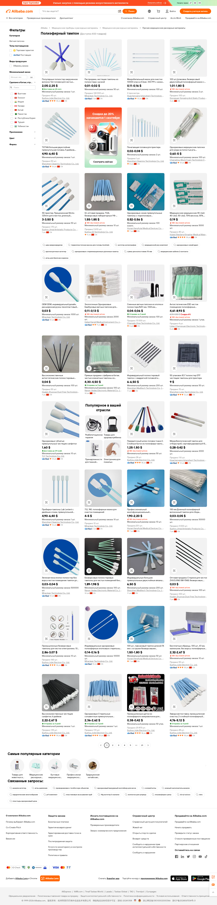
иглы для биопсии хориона (57, 258)
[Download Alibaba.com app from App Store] (179, 878)
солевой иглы (150, 788)
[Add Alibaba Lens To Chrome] (50, 878)
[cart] (159, 11)
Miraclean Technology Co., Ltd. (99, 96)
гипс (201, 795)
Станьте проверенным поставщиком (192, 838)
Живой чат (137, 827)
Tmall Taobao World (94, 891)
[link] (213, 877)
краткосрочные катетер (56, 251)
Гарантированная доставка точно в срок (64, 834)
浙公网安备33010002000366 (156, 900)
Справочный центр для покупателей (150, 822)
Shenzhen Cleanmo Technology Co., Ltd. (60, 164)
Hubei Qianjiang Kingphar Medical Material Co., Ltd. (188, 234)
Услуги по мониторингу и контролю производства (65, 848)
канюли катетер (19, 788)
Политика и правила (57, 855)
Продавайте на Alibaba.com (188, 822)
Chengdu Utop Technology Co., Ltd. (143, 323)
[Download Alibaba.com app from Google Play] (201, 878)
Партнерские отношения (187, 844)
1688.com (78, 891)
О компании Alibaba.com (18, 815)
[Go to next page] (148, 745)
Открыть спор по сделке (144, 833)
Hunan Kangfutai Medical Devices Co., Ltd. (145, 228)
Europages (151, 891)
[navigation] (22, 387)
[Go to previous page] (100, 745)
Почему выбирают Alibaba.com (20, 822)
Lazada (108, 891)
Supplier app (113, 878)
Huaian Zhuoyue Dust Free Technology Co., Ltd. (60, 392)
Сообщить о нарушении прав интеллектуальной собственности (149, 845)
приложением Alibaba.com (154, 878)
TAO (131, 891)
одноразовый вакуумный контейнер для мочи (116, 788)
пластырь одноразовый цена (25, 801)
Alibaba (44, 28)
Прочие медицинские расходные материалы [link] (163, 28)
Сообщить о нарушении (144, 852)
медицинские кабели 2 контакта (174, 251)
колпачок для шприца (137, 795)
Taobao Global (120, 891)
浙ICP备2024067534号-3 (183, 900)
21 (142, 745)
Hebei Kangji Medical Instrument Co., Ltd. (103, 322)
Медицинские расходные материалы (120, 28)
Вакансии (10, 838)
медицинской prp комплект (156, 245)
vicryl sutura (185, 795)
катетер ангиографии (127, 245)
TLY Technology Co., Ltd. (53, 456)
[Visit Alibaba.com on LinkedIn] (182, 856)
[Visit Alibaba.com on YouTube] (200, 856)
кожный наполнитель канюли (177, 788)
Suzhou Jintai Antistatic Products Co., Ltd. (60, 229)
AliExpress (66, 891)
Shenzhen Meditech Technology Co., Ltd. (145, 388)
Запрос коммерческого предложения (108, 830)
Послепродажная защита (60, 841)
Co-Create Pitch (13, 827)
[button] (119, 11)
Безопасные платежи (58, 822)
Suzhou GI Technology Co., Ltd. (99, 232)
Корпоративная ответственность (22, 833)
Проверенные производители (104, 825)
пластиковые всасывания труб (79, 795)
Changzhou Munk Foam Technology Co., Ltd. (188, 160)
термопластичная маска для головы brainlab (90, 245)
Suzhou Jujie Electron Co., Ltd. (56, 98)
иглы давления (41, 788)
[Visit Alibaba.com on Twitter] (188, 856)
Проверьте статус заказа (187, 833)
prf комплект (51, 795)
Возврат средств (141, 838)
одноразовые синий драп (187, 245)
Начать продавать (183, 827)
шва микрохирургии (54, 245)
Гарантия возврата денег (60, 827)
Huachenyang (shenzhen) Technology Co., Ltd (145, 96)
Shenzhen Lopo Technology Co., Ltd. (186, 392)
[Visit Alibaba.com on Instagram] (194, 856)
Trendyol (140, 891)
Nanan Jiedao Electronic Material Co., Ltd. (103, 390)
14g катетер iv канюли (110, 795)
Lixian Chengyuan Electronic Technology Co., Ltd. (188, 326)
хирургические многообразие (25, 795)
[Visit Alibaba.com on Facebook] (176, 856)
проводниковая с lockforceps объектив (72, 788)
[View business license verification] (135, 900)
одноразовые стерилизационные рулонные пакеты (97, 251)
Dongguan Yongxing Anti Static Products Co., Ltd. (188, 98)
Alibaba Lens (21, 878)
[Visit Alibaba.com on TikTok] (206, 856)
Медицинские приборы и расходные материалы (75, 28)
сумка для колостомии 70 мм (139, 251)
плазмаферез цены (163, 795)
